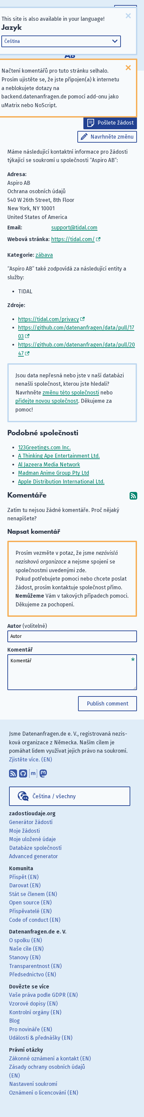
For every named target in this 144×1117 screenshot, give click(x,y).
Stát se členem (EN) (33, 894)
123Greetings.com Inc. (44, 447)
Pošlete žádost (115, 123)
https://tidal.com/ (73, 239)
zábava (44, 255)
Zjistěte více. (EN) (30, 759)
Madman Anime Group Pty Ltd (53, 473)
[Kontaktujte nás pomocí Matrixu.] (33, 771)
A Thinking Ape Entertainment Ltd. (59, 456)
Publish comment (107, 703)
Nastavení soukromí (33, 1084)
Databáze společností (35, 848)
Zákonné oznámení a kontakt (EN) (50, 1058)
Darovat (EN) (25, 885)
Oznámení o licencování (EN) (43, 1093)
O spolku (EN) (25, 940)
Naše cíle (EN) (26, 949)
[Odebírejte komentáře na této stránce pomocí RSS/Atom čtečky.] (133, 495)
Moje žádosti (24, 831)
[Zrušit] (128, 15)
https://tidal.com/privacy (48, 319)
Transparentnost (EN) (35, 966)
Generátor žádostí (31, 822)
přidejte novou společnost (46, 401)
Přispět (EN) (24, 877)
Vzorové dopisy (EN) (33, 1003)
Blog (14, 1021)
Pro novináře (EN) (30, 1029)
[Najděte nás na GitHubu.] (23, 771)
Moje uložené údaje (32, 839)
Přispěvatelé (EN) (30, 911)
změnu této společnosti (71, 392)
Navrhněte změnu (112, 137)
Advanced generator (33, 856)
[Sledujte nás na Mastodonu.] (43, 771)
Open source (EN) (30, 902)
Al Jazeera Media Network (49, 464)
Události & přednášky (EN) (40, 1038)
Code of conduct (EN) (34, 920)
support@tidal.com (74, 227)
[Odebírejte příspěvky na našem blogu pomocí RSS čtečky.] (13, 771)
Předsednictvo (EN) (32, 974)
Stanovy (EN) (25, 957)
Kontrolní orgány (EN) (35, 1012)
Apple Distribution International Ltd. (61, 481)
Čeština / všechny (54, 796)
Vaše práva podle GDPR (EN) (43, 995)
